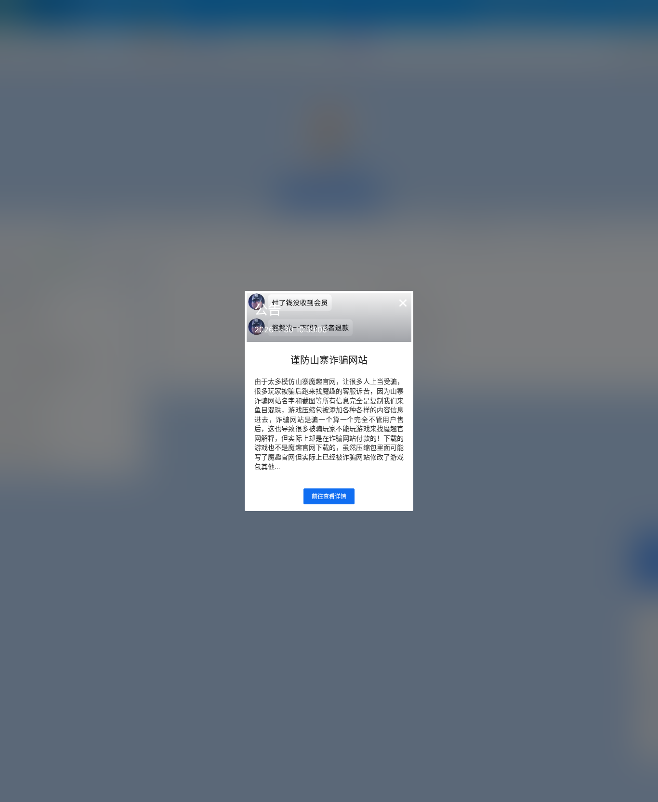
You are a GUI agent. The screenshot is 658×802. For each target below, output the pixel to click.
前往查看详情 (329, 496)
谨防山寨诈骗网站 (329, 360)
